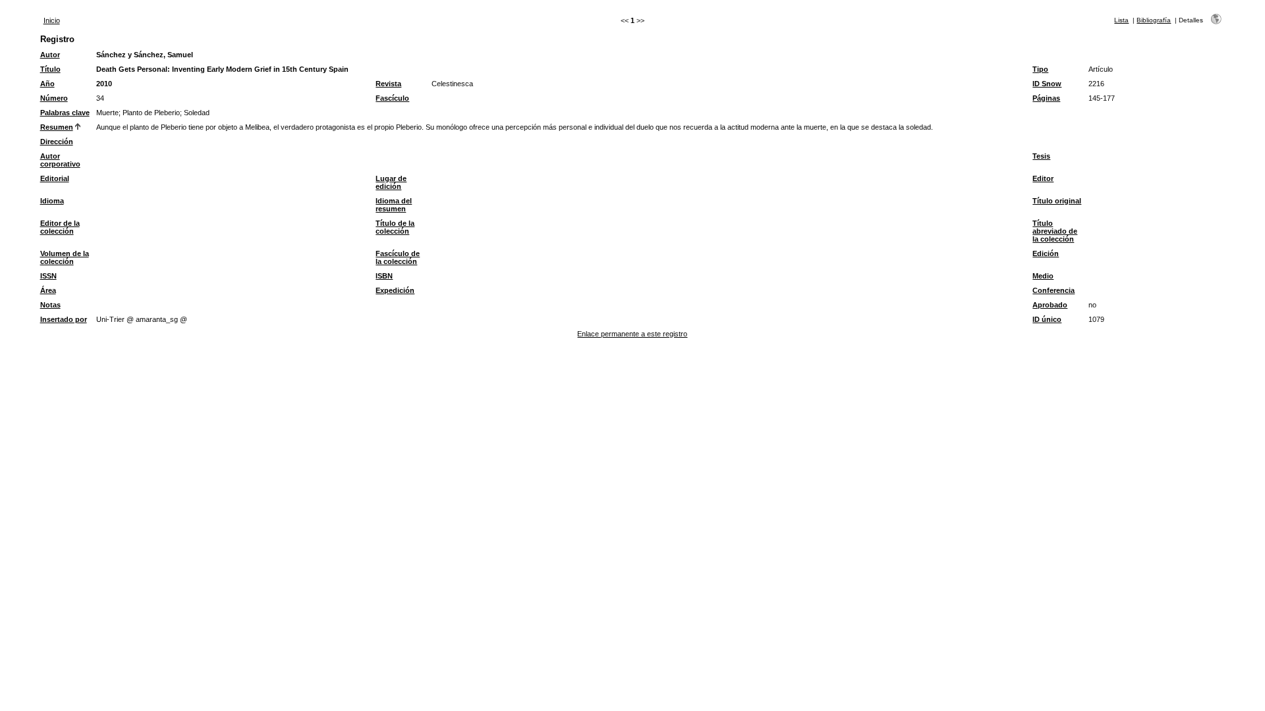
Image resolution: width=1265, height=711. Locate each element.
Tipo (1040, 69)
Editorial (54, 178)
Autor (50, 55)
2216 (1096, 84)
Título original (1056, 201)
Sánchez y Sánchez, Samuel (144, 55)
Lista (1121, 20)
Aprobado (1049, 305)
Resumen (56, 127)
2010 (104, 84)
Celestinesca (452, 84)
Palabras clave (65, 113)
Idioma (52, 201)
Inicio (51, 20)
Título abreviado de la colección (1054, 231)
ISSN (48, 276)
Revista (388, 84)
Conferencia (1053, 290)
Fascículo (392, 98)
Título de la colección (395, 227)
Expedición (395, 290)
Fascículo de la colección (398, 257)
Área (48, 290)
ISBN (384, 276)
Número (54, 98)
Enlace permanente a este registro (632, 334)
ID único (1046, 319)
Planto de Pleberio (151, 113)
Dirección (56, 141)
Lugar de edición (391, 182)
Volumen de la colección (64, 257)
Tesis (1041, 156)
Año (47, 84)
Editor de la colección (60, 227)
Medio (1043, 276)
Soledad (197, 113)
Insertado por (63, 319)
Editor (1043, 178)
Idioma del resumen (394, 205)
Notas (50, 305)
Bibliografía (1154, 20)
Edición (1045, 253)
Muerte (107, 113)
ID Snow (1046, 84)
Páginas (1046, 98)
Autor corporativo (60, 160)
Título (50, 69)
